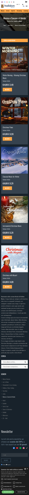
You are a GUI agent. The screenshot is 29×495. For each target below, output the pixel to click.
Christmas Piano (8, 127)
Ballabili (4, 412)
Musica (2, 11)
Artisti (7, 11)
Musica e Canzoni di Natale (9, 397)
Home (5, 25)
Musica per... (5, 415)
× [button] (27, 468)
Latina (4, 394)
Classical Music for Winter (11, 176)
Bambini (4, 403)
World (4, 401)
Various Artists (6, 81)
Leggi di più (12, 476)
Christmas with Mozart (10, 275)
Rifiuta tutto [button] (21, 492)
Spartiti (13, 11)
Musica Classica (6, 379)
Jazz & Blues (6, 382)
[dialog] (14, 481)
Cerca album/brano (9, 40)
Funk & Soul (5, 406)
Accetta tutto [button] (8, 492)
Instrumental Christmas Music (12, 225)
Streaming (19, 11)
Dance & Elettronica (7, 409)
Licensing (26, 11)
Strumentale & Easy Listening (10, 385)
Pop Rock (5, 391)
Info (8, 89)
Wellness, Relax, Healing (8, 388)
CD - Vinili (5, 418)
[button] (14, 489)
